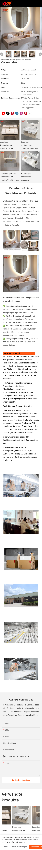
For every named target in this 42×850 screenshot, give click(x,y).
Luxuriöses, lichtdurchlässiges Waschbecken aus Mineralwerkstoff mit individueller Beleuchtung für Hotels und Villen (9, 145)
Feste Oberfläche (31, 357)
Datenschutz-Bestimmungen (14, 842)
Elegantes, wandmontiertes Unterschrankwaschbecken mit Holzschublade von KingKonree (30, 145)
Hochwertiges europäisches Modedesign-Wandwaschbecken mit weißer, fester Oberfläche (30, 177)
